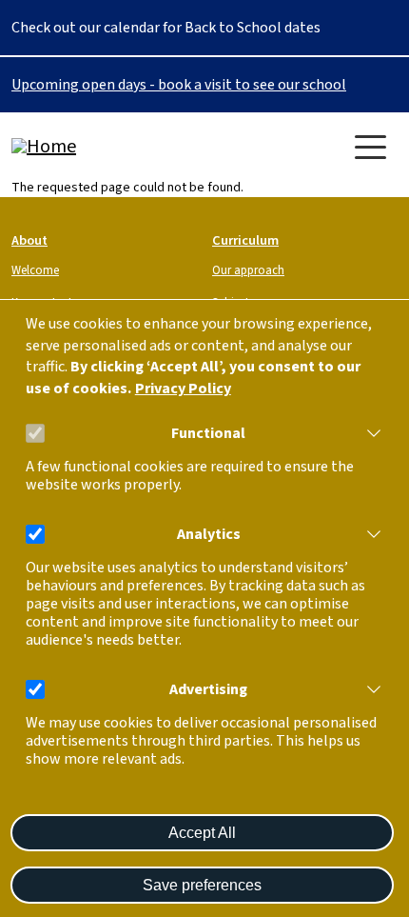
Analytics (209, 535)
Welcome (35, 270)
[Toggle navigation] (370, 147)
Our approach (248, 270)
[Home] (87, 146)
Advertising (208, 690)
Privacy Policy (183, 389)
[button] (370, 433)
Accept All (202, 833)
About (29, 240)
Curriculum (245, 240)
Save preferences (202, 885)
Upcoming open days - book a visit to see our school (178, 84)
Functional (208, 434)
